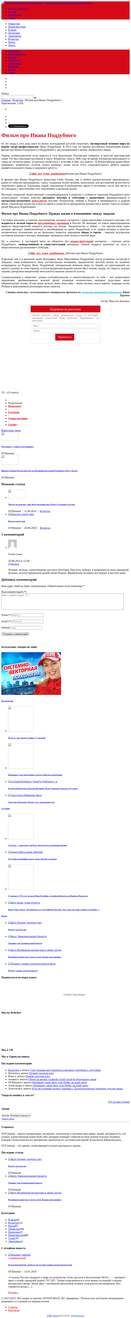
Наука (11, 42)
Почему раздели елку (17, 930)
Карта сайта (8, 1119)
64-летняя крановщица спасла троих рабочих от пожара (32, 859)
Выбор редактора (18, 8)
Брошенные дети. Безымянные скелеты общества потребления (35, 775)
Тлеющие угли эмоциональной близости (25, 943)
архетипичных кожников (53, 223)
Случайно (5, 808)
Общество (14, 23)
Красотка (13, 1070)
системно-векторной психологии (102, 292)
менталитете (39, 200)
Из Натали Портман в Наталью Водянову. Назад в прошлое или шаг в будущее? (43, 788)
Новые (4, 916)
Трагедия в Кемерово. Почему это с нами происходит (31, 802)
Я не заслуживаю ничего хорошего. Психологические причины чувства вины (77, 1088)
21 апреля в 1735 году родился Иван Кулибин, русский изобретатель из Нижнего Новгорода (48, 896)
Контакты (14, 1310)
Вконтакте (14, 406)
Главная (6, 100)
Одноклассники (17, 418)
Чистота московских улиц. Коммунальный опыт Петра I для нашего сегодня (41, 504)
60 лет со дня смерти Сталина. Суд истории (26, 738)
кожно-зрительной (81, 241)
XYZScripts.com (77, 1316)
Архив (5, 1115)
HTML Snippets (53, 1316)
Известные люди (11, 430)
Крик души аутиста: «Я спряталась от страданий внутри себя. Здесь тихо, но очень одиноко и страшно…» (54, 910)
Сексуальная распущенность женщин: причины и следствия (65, 1070)
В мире (12, 29)
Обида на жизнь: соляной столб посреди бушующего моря (62, 1079)
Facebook (13, 412)
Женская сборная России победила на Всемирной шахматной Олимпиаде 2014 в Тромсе (39, 471)
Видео (12, 11)
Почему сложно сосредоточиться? (23, 971)
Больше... (13, 1292)
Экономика (14, 36)
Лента (11, 45)
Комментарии (7, 701)
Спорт (12, 17)
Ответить (13, 564)
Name (6, 615)
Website (5, 627)
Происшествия (16, 26)
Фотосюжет (15, 14)
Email (6, 621)
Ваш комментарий (13, 591)
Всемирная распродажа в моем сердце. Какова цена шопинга (34, 957)
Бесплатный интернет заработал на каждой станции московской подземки (40, 1265)
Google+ (13, 424)
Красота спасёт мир (16, 521)
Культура (13, 39)
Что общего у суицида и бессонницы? (17, 447)
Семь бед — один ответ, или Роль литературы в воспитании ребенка (37, 845)
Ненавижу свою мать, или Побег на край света (59, 1082)
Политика (14, 32)
